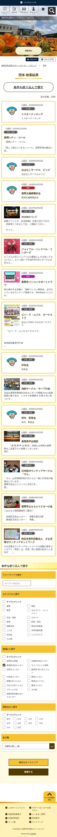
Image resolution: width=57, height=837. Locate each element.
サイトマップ (37, 822)
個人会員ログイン (34, 13)
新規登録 (14, 12)
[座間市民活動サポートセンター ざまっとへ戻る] (43, 8)
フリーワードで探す (12, 575)
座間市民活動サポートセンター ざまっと (19, 66)
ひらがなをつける (30, 2)
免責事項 (36, 818)
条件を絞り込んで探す (28, 87)
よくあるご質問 (38, 814)
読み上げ (33, 59)
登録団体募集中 (14, 814)
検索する (28, 772)
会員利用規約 (13, 818)
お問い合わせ (24, 12)
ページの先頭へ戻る (49, 799)
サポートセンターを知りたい (41, 809)
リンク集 (12, 822)
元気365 (33, 834)
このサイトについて (5, 13)
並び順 (6, 737)
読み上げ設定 (49, 59)
